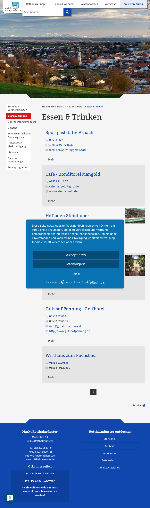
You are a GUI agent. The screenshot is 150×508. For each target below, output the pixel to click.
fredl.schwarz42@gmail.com (68, 150)
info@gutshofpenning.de (65, 326)
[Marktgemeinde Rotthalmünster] (13, 6)
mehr (76, 273)
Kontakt (109, 446)
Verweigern (76, 264)
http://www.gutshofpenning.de (69, 331)
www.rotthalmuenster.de (39, 459)
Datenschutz (109, 460)
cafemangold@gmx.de (64, 186)
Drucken (138, 405)
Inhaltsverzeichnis (109, 467)
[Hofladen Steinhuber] (135, 215)
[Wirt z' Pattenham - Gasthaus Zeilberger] (135, 265)
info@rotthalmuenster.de (40, 455)
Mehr (51, 159)
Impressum (109, 453)
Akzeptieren (76, 255)
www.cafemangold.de (63, 191)
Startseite (109, 438)
